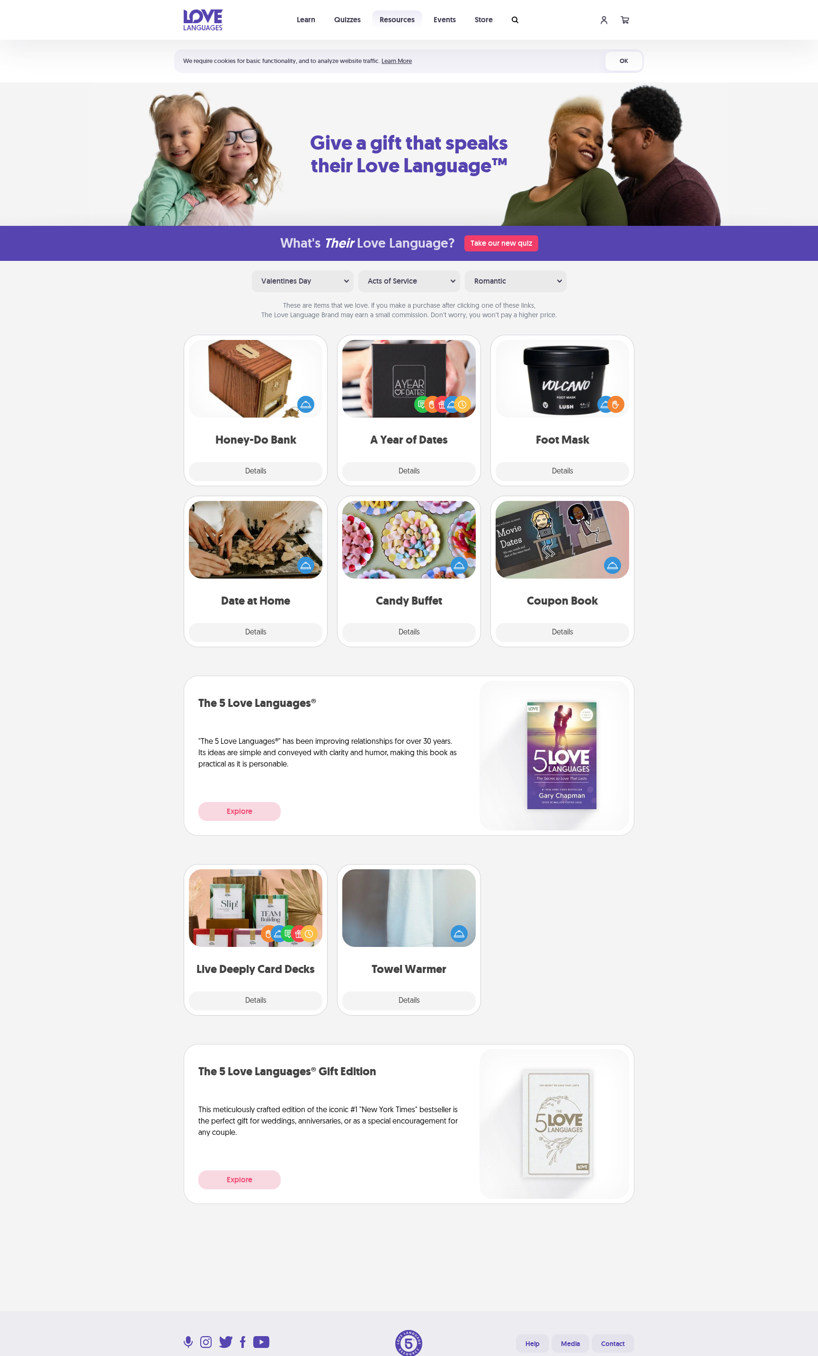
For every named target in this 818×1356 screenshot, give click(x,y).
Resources (397, 20)
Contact (613, 1343)
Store (484, 20)
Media (570, 1343)
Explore (239, 811)
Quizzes (347, 20)
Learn (306, 20)
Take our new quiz (501, 243)
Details (256, 471)
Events (445, 20)
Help (532, 1343)
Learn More (397, 61)
